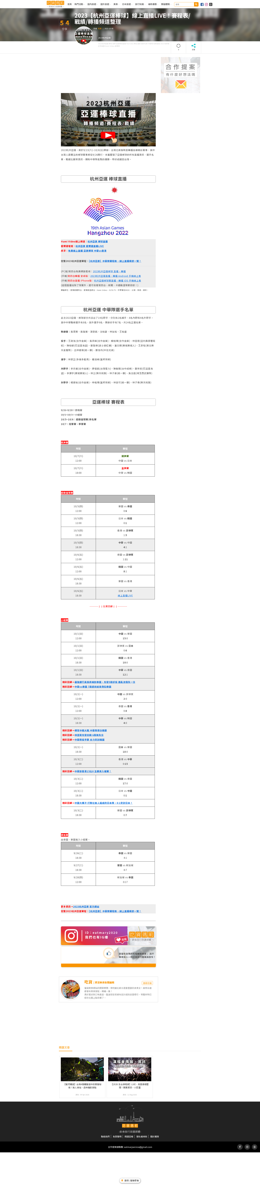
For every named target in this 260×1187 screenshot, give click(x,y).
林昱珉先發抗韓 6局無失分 (89, 735)
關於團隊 (154, 1136)
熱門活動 (79, 4)
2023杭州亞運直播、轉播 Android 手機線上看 (115, 276)
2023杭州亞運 (104, 37)
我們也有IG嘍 (96, 937)
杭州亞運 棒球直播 (98, 241)
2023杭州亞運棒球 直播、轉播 (109, 271)
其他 (77, 1094)
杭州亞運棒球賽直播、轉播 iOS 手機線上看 (117, 280)
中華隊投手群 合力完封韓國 (90, 739)
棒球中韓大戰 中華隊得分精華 (91, 730)
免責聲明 (117, 1136)
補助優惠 (152, 4)
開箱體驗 (165, 4)
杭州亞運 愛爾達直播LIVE (90, 246)
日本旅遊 (126, 4)
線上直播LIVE (125, 595)
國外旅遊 (105, 4)
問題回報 (129, 1136)
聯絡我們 (105, 1136)
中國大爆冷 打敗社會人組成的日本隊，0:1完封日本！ (104, 803)
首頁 (69, 4)
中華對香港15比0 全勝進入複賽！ (93, 771)
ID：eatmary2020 (101, 932)
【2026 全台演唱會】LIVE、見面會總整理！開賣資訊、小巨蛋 (130, 1086)
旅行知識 (139, 4)
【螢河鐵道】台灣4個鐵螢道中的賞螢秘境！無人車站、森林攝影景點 (82, 1086)
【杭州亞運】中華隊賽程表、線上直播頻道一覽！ (115, 261)
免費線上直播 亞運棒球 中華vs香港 (87, 250)
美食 (115, 4)
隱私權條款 (141, 1136)
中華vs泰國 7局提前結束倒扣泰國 (93, 686)
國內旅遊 (92, 4)
